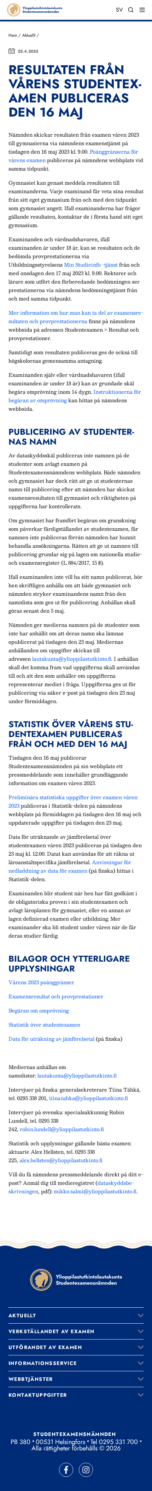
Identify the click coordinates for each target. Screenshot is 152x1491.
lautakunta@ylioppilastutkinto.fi (71, 658)
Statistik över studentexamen (44, 1024)
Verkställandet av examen (51, 1331)
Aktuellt (28, 35)
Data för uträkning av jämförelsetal (51, 1038)
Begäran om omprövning (38, 1010)
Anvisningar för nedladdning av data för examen (69, 866)
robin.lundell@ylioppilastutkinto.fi (62, 1129)
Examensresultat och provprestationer (55, 996)
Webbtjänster (30, 1379)
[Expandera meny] (141, 1315)
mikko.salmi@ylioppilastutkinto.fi (95, 1191)
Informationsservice (42, 1363)
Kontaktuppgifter (37, 1394)
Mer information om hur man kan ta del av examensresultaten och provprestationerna (75, 316)
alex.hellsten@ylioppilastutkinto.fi (61, 1160)
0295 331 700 (118, 1442)
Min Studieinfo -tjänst (91, 264)
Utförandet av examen (45, 1347)
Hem (12, 35)
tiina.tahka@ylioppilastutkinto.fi (88, 1098)
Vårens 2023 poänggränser (41, 982)
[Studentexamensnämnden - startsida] (76, 1279)
